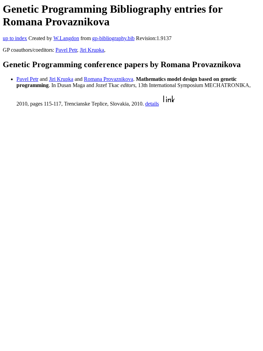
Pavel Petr (66, 50)
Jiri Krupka (92, 50)
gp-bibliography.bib (113, 38)
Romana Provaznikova (108, 79)
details (152, 104)
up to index (15, 38)
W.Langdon (66, 38)
